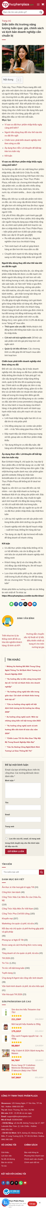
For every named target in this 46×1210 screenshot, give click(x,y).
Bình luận (10, 780)
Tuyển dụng (7, 973)
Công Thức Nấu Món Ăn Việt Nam (17, 909)
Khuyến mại (7, 918)
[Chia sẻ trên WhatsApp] (11, 604)
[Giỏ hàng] (43, 4)
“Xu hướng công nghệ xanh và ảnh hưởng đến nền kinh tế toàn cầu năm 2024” (21, 729)
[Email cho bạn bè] (25, 604)
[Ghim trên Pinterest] (30, 604)
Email (7, 814)
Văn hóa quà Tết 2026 (12, 994)
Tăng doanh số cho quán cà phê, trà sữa (20, 953)
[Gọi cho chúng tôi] (21, 1183)
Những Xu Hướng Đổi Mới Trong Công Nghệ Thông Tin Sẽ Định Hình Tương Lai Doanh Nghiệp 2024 (23, 670)
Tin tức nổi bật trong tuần (13, 968)
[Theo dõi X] (16, 1183)
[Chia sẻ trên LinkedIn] (34, 604)
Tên (6, 803)
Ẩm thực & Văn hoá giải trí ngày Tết (18, 887)
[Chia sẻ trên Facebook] (16, 604)
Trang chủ (6, 21)
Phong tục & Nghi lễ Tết (13, 940)
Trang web (9, 826)
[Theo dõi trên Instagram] (8, 1183)
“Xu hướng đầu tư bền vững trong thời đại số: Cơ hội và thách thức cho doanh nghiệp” (23, 683)
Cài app (32, 1204)
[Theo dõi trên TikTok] (12, 1183)
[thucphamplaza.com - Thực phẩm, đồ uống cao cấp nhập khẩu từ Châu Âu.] (18, 4)
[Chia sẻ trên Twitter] (21, 604)
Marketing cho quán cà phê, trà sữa (18, 923)
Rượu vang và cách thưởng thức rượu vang (22, 945)
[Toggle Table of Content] (17, 80)
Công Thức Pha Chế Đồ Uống (16, 914)
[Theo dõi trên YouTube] (25, 1183)
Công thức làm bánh (11, 892)
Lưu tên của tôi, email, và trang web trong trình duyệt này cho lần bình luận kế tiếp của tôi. (22, 842)
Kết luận (8, 156)
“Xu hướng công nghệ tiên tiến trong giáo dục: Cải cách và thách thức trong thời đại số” (22, 695)
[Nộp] (41, 12)
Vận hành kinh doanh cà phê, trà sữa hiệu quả (23, 986)
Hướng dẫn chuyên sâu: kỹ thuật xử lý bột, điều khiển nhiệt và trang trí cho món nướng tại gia (34, 640)
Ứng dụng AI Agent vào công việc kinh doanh (22, 978)
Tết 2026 (6, 958)
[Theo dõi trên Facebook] (3, 1183)
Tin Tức (5, 963)
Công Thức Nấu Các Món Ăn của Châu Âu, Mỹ (21, 899)
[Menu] (38, 4)
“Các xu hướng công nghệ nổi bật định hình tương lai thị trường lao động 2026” (22, 708)
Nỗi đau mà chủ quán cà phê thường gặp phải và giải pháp (23, 930)
